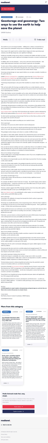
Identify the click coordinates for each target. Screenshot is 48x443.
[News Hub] (5, 2)
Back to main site (7, 425)
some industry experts (8, 192)
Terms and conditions (5, 437)
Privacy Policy (4, 434)
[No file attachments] (13, 40)
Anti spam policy (4, 439)
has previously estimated (18, 266)
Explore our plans (17, 411)
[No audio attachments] (17, 40)
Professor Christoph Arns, (11, 76)
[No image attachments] (10, 40)
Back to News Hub (8, 9)
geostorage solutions (22, 113)
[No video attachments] (20, 40)
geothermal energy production (37, 113)
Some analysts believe (6, 111)
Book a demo (17, 406)
